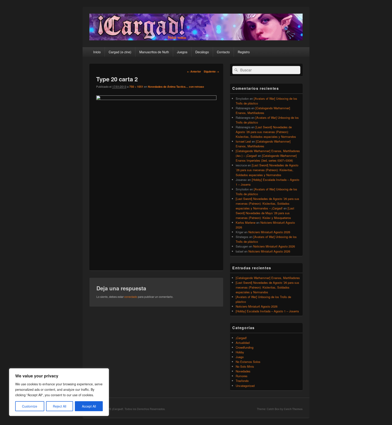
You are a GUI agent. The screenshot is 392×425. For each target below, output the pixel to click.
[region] (59, 392)
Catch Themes (293, 409)
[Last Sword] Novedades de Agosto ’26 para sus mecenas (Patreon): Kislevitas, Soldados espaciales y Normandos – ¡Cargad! (267, 203)
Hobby (240, 352)
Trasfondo (242, 381)
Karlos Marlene (245, 222)
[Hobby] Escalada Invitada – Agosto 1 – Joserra (267, 311)
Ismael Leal (243, 141)
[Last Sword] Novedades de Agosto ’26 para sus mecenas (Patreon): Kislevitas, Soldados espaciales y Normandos (266, 132)
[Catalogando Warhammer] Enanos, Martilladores (268, 278)
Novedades (243, 371)
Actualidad (243, 342)
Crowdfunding (244, 347)
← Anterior (194, 71)
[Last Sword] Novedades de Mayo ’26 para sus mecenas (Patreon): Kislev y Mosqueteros (265, 213)
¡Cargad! (241, 338)
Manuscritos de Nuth (154, 52)
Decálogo (202, 52)
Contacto (223, 52)
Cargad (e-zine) (120, 52)
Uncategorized (245, 386)
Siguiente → (211, 71)
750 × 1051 (136, 87)
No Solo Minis (245, 366)
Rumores (241, 376)
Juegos (182, 52)
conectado (130, 297)
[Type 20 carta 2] (156, 98)
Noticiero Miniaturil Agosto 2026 (269, 232)
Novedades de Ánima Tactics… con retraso (176, 87)
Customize (29, 406)
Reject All (59, 406)
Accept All (89, 406)
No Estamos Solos (248, 361)
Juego (240, 357)
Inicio (97, 52)
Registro (244, 52)
